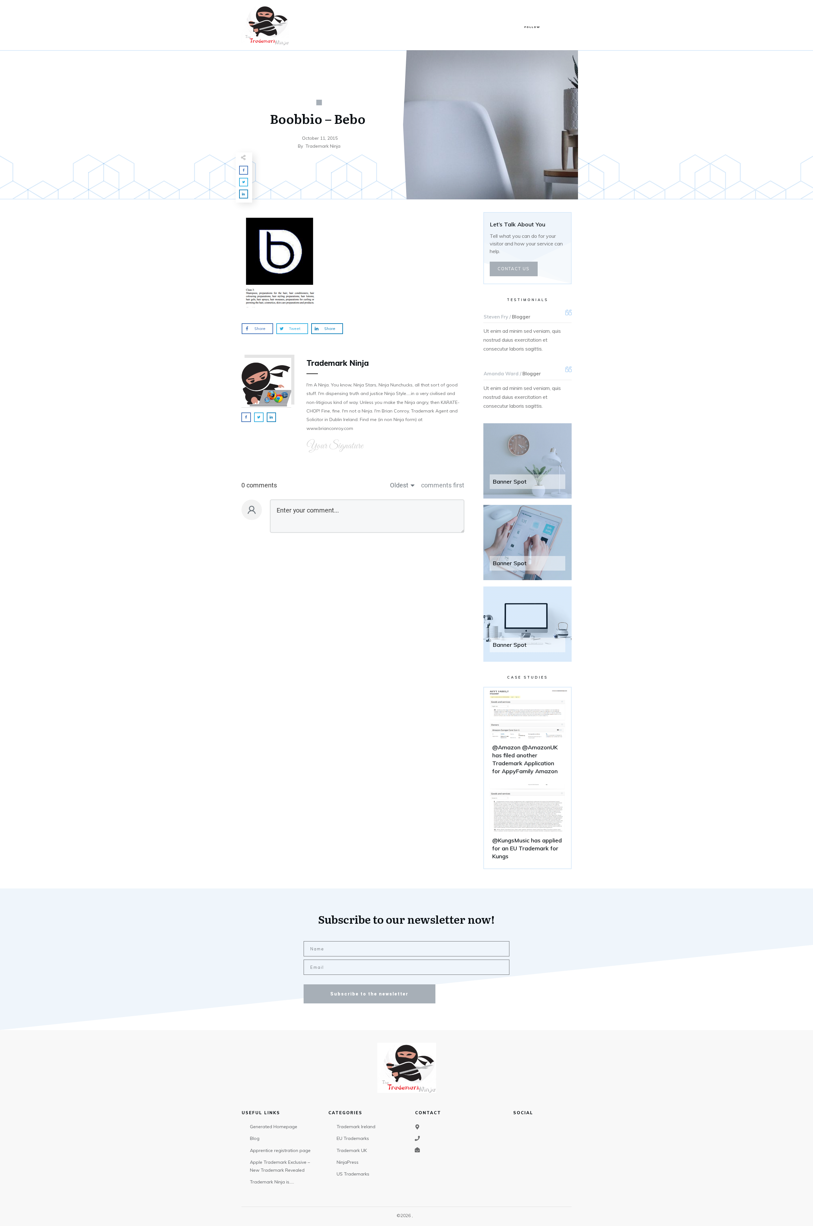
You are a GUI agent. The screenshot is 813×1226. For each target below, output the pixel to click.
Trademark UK (352, 1150)
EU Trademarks (353, 1138)
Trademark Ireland (356, 1126)
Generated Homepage (273, 1126)
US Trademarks (353, 1174)
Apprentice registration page (280, 1150)
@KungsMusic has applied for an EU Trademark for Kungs (527, 825)
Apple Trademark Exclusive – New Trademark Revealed (280, 1166)
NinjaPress (348, 1162)
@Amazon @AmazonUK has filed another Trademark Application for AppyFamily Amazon (527, 735)
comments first (442, 485)
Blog (254, 1138)
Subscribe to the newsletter (369, 993)
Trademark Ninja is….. (272, 1182)
